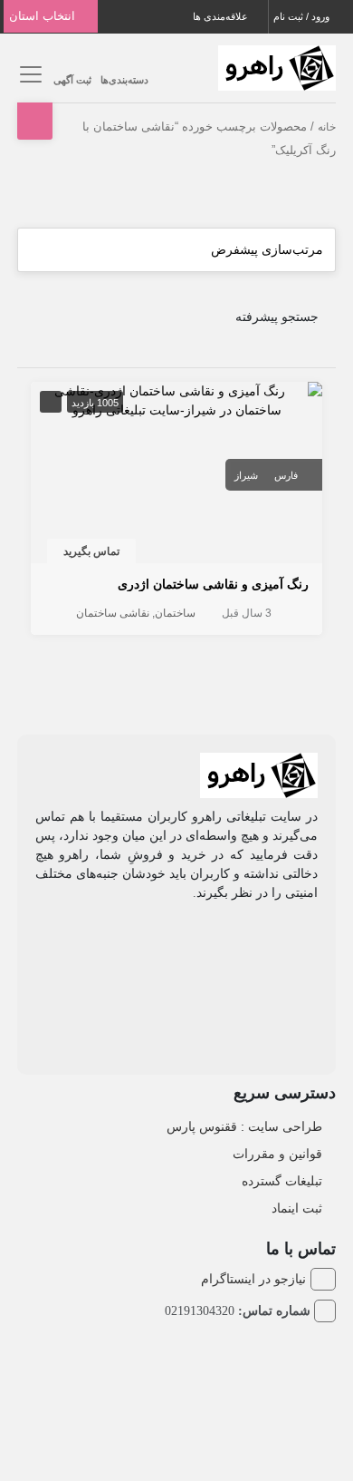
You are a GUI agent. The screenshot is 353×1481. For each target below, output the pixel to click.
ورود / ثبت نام (302, 16)
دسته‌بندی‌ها (124, 79)
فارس (286, 475)
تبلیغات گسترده (282, 1181)
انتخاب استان (44, 16)
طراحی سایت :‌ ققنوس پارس (244, 1126)
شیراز (246, 475)
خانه (327, 127)
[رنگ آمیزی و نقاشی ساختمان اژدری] (176, 399)
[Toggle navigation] (28, 75)
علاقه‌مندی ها (222, 16)
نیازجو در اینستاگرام (253, 1279)
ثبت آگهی (72, 79)
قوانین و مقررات (277, 1153)
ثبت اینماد (297, 1208)
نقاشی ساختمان (112, 613)
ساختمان (175, 613)
